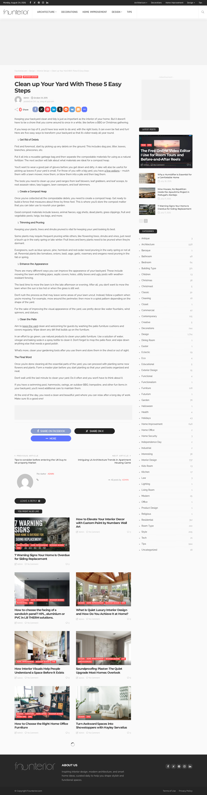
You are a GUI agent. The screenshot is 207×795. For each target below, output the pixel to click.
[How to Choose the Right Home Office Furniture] (42, 703)
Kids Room (167, 466)
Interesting (92, 772)
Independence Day (167, 442)
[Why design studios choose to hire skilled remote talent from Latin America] (103, 758)
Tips (200, 2)
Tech (143, 145)
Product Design (167, 508)
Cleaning (167, 298)
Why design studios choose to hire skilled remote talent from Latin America (100, 782)
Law (167, 478)
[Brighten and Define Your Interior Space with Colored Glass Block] (42, 758)
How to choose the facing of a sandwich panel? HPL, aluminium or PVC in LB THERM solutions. (40, 613)
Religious (167, 514)
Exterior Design (167, 370)
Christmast (167, 286)
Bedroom (167, 262)
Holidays (167, 418)
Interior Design (30, 77)
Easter (167, 346)
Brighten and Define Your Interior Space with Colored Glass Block (38, 780)
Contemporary (167, 316)
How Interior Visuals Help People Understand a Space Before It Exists (39, 670)
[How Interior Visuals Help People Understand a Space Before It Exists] (42, 648)
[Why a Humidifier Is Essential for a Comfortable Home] (147, 178)
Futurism (167, 394)
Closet (167, 304)
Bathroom (167, 256)
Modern (167, 496)
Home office (41, 714)
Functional (167, 376)
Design (190, 2)
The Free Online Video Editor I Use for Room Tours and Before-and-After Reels (165, 155)
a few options (112, 170)
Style (43, 772)
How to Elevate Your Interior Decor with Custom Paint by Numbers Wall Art (101, 523)
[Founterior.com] (16, 12)
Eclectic (167, 352)
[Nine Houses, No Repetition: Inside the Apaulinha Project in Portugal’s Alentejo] (147, 193)
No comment (32, 564)
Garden (167, 400)
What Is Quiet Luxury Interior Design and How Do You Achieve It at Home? (102, 612)
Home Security (167, 436)
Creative (167, 322)
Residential (22, 603)
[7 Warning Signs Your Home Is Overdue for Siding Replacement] (42, 534)
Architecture (140, 2)
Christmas (167, 280)
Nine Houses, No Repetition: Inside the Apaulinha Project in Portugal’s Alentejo (173, 192)
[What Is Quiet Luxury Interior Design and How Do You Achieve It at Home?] (103, 589)
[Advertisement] (97, 42)
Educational (167, 364)
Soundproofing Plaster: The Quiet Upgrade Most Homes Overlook (99, 670)
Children (167, 274)
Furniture (29, 714)
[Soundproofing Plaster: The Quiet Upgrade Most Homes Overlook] (103, 648)
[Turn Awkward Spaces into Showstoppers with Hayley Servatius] (103, 703)
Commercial (167, 310)
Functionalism (167, 382)
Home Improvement (174, 2)
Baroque (167, 250)
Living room (167, 490)
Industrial (167, 448)
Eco (167, 358)
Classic (167, 292)
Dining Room (167, 340)
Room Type (21, 717)
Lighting (167, 484)
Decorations (156, 2)
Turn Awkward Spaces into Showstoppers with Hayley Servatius (101, 725)
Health (167, 412)
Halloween (167, 406)
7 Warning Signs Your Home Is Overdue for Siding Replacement (42, 557)
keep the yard (30, 326)
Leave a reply (28, 501)
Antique (167, 238)
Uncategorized (85, 662)
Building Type (167, 268)
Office (167, 502)
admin (26, 98)
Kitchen (167, 472)
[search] (203, 12)
